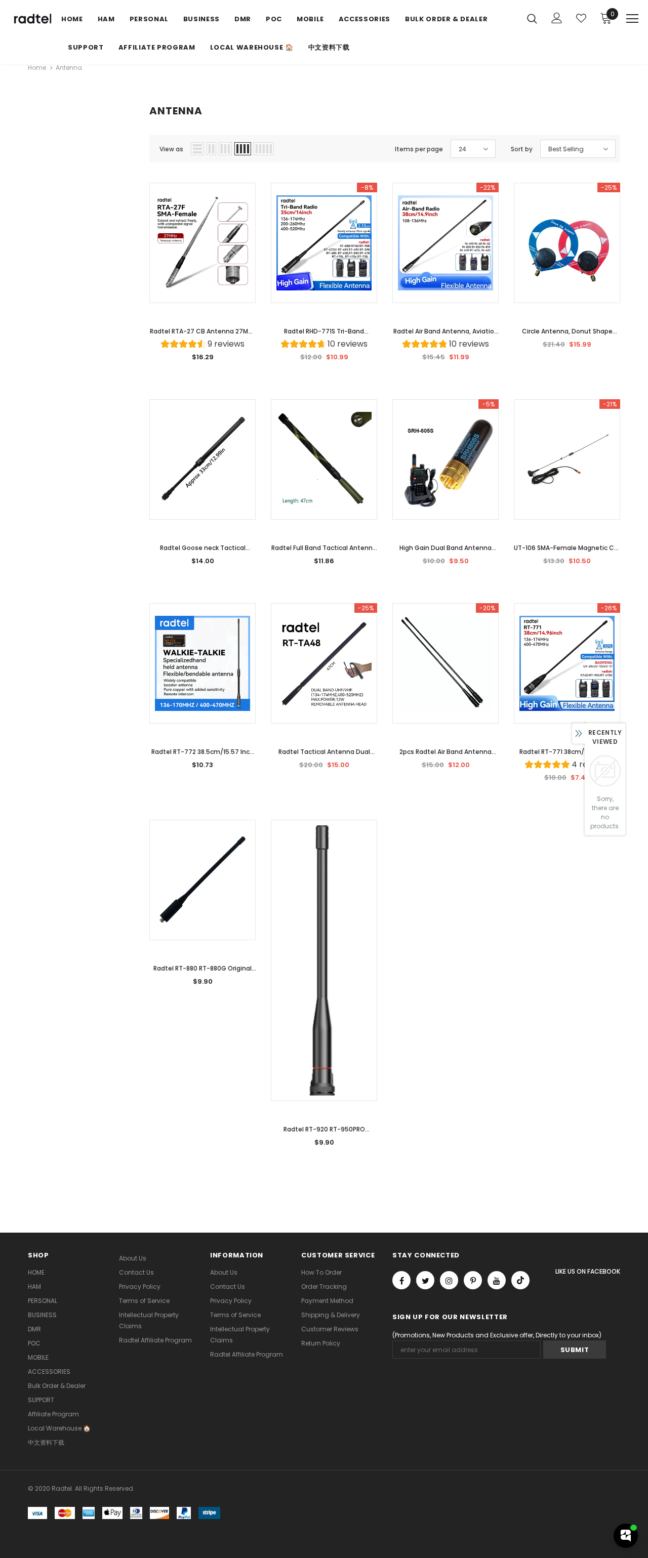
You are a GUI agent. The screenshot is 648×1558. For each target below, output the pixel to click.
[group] (203, 345)
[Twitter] (425, 1280)
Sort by (522, 149)
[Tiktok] (520, 1280)
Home (37, 67)
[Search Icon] (532, 18)
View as (171, 149)
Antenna (69, 67)
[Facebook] (401, 1280)
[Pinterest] (473, 1280)
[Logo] (32, 19)
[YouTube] (497, 1280)
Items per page (419, 149)
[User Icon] (556, 18)
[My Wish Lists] (581, 18)
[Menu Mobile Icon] (632, 19)
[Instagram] (449, 1280)
